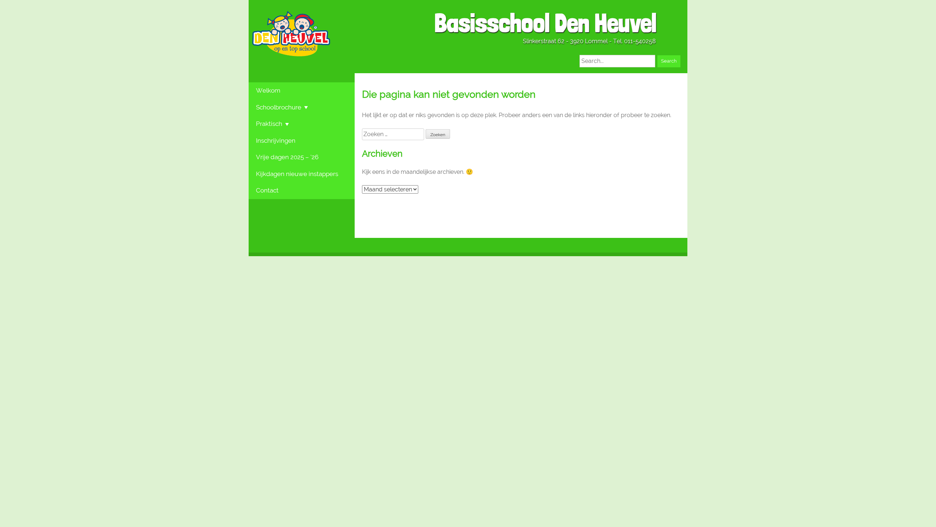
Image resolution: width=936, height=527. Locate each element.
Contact (267, 190)
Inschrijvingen (275, 140)
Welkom (268, 90)
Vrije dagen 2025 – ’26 (287, 157)
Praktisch (269, 123)
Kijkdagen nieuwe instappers (297, 173)
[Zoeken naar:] (394, 134)
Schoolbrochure (278, 107)
